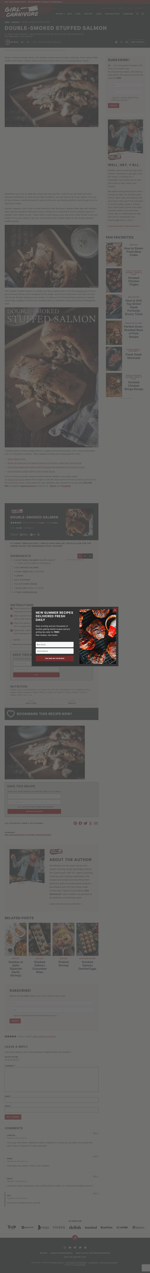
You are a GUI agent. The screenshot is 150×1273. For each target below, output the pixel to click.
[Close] (115, 610)
